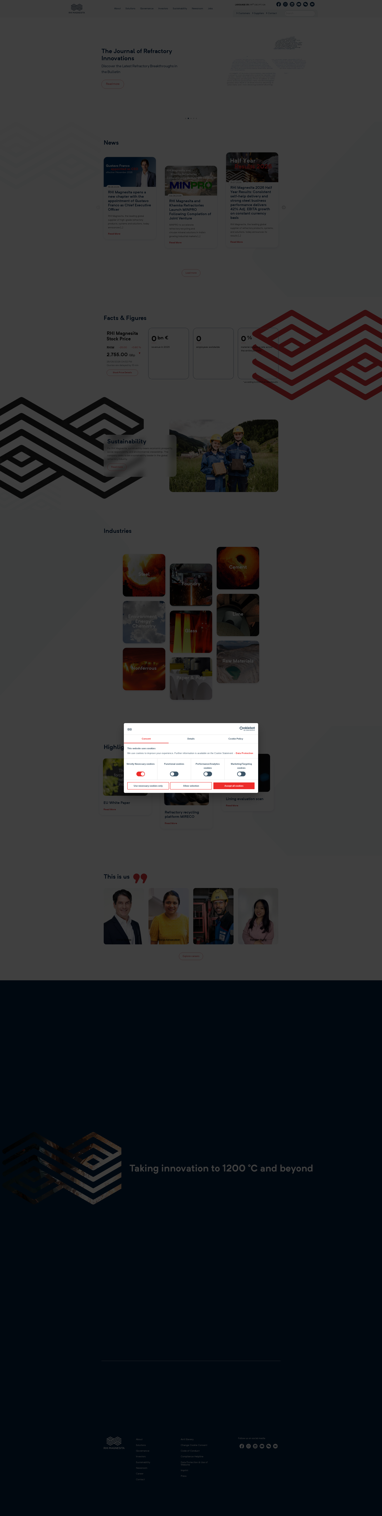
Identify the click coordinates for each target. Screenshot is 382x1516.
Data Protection (244, 753)
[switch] (174, 774)
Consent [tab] (146, 738)
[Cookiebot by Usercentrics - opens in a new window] (242, 729)
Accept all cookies (233, 786)
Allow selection (191, 786)
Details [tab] (191, 738)
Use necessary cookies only (148, 786)
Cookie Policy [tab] (235, 738)
